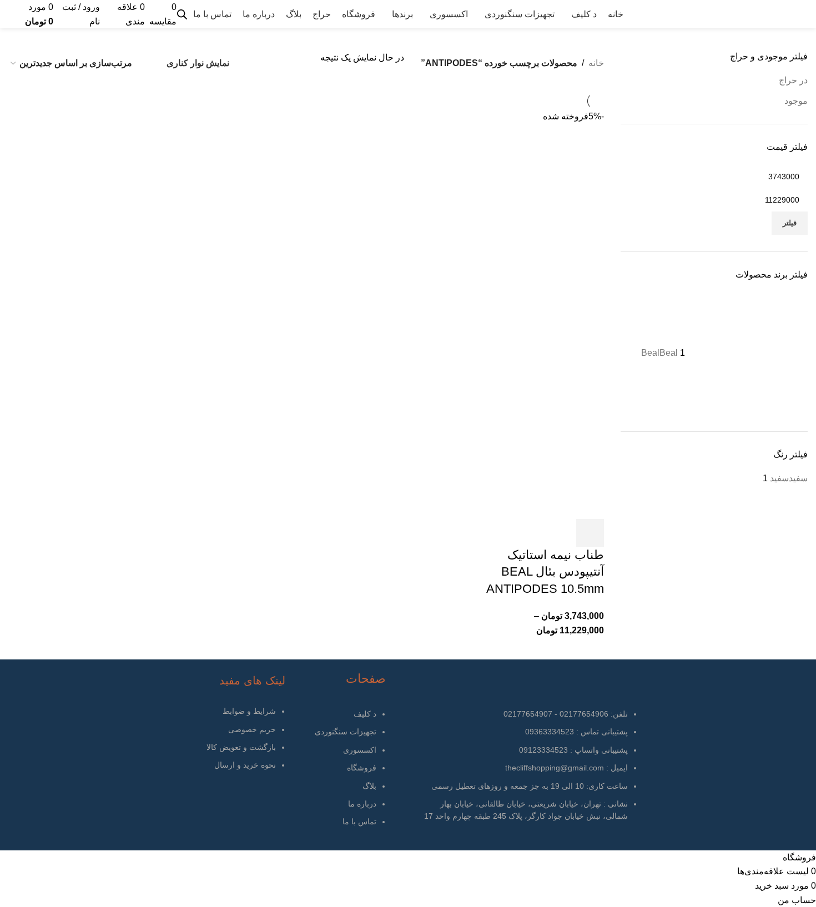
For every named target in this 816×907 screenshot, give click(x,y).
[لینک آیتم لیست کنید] (338, 773)
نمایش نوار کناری (198, 63)
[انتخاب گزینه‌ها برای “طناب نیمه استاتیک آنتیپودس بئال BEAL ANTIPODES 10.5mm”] (590, 533)
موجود (796, 100)
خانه (596, 63)
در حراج (793, 80)
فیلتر (790, 223)
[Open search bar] (182, 14)
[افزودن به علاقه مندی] (560, 533)
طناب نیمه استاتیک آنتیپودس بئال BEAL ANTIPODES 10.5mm (545, 572)
